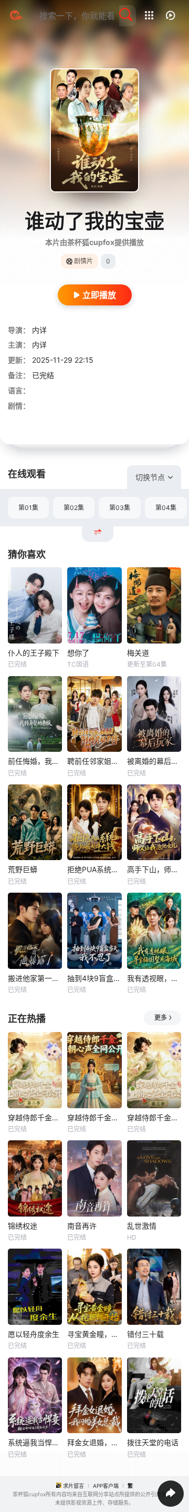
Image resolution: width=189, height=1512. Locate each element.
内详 (39, 329)
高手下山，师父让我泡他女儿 (154, 869)
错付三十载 (145, 1334)
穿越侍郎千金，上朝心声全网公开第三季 (154, 1117)
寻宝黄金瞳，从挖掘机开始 (94, 1334)
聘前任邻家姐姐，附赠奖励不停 (94, 761)
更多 (160, 1017)
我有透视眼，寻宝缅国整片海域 (154, 978)
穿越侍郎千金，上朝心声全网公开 (94, 1117)
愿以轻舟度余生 (33, 1334)
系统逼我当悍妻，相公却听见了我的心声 (35, 1442)
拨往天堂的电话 (152, 1442)
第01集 (28, 508)
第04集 (165, 508)
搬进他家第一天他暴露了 (35, 978)
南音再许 (82, 1225)
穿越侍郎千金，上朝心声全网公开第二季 (35, 1117)
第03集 (119, 508)
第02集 (74, 508)
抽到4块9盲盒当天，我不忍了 (94, 978)
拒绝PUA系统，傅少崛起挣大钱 (94, 869)
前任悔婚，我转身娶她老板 (35, 761)
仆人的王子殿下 (33, 652)
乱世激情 (141, 1225)
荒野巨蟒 (22, 869)
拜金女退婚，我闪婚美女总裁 (94, 1442)
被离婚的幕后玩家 (154, 761)
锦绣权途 (22, 1225)
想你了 (78, 652)
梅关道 (138, 652)
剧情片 (83, 261)
